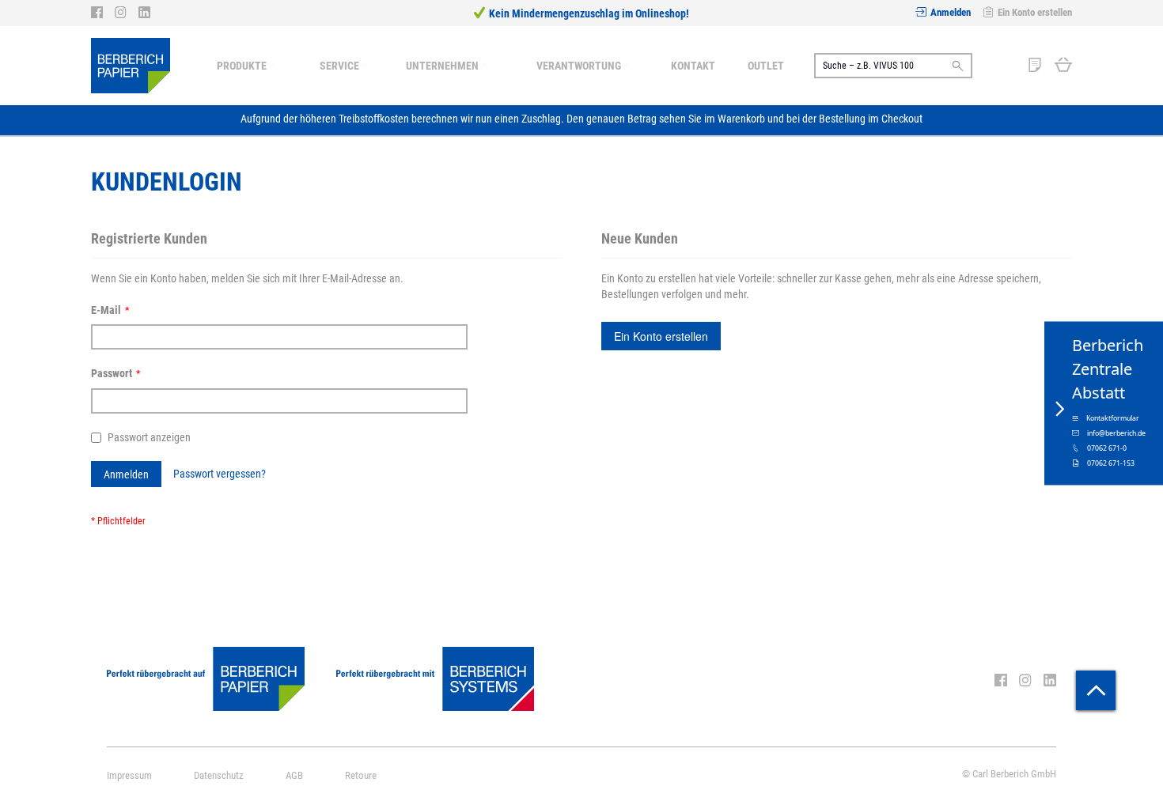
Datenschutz (219, 775)
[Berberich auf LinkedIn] (144, 12)
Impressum (129, 775)
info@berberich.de (1116, 433)
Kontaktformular (1112, 418)
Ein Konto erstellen (1035, 12)
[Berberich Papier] (130, 65)
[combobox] (893, 65)
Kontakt (693, 65)
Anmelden (950, 12)
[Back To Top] (1096, 690)
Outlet (766, 65)
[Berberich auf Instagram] (126, 12)
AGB (294, 775)
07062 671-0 (1107, 448)
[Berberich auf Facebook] (103, 12)
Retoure (361, 775)
